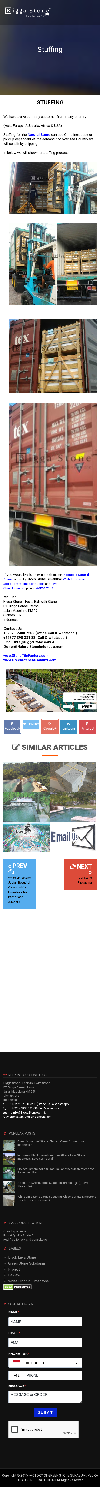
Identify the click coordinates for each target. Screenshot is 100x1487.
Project (14, 1269)
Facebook (12, 728)
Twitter (33, 724)
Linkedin (69, 728)
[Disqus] (50, 977)
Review (14, 1275)
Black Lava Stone (22, 1257)
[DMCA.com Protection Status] (17, 1286)
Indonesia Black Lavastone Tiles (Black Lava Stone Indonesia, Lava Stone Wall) (51, 1157)
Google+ (50, 728)
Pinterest (87, 728)
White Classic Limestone (28, 1281)
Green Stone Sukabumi (26, 1263)
